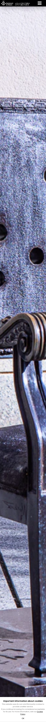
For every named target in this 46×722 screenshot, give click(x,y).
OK (23, 718)
